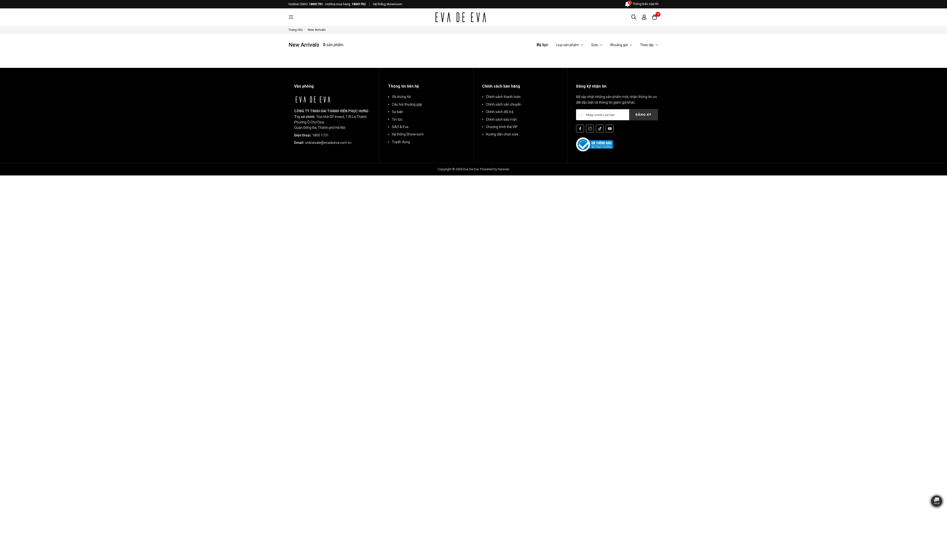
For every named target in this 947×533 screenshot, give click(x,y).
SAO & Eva (400, 127)
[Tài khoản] (644, 17)
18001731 (316, 4)
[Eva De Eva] (460, 17)
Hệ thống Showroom (408, 134)
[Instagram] (590, 129)
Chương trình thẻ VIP (502, 127)
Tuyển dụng (401, 142)
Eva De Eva (471, 169)
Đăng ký (643, 114)
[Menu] (291, 17)
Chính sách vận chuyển (503, 104)
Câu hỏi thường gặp (407, 104)
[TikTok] (600, 129)
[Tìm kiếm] (634, 17)
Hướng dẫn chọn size (502, 134)
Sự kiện (397, 112)
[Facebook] (580, 129)
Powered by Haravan (494, 169)
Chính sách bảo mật (501, 119)
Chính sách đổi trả (499, 112)
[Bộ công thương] (594, 144)
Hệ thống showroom (387, 4)
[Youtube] (610, 129)
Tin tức (397, 119)
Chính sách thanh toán (503, 97)
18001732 (358, 4)
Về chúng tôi (401, 97)
